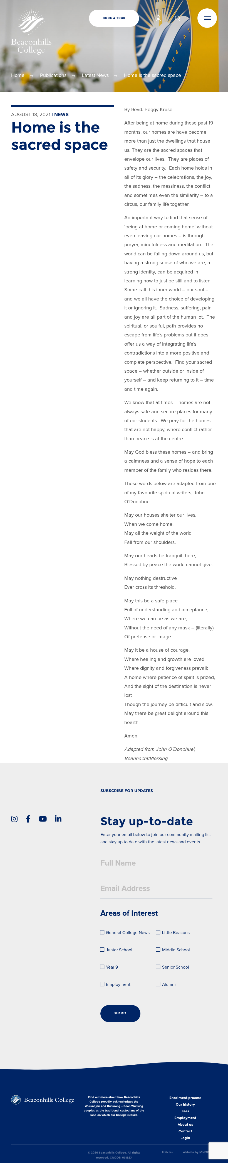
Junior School (119, 950)
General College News (127, 933)
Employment (118, 985)
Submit (120, 1013)
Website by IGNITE (196, 1152)
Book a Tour (114, 18)
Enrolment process (185, 1098)
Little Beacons (176, 933)
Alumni (169, 985)
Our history (185, 1104)
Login (185, 1138)
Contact (185, 1131)
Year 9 (112, 967)
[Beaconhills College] (45, 31)
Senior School (175, 967)
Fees (185, 1111)
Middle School (176, 950)
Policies (167, 1152)
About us (185, 1124)
